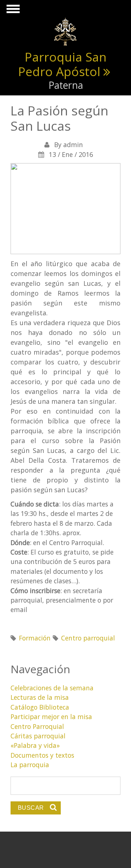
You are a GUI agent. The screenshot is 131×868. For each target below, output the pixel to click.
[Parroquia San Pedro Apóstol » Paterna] (65, 31)
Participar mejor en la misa (51, 716)
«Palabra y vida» (35, 745)
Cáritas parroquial (38, 735)
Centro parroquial (88, 638)
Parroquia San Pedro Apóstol (62, 64)
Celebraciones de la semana (52, 687)
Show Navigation (12, 10)
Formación (35, 638)
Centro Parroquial (37, 726)
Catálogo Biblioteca (40, 707)
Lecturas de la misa (40, 697)
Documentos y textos (42, 755)
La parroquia (30, 764)
